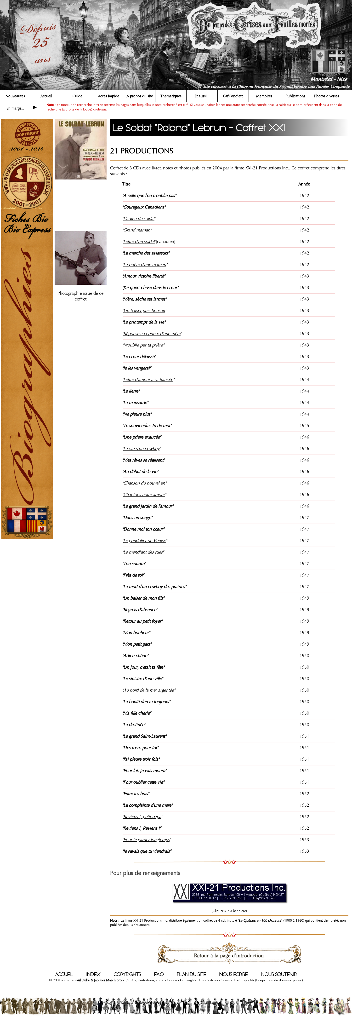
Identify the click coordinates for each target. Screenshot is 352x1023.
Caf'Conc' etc (233, 96)
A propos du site (140, 96)
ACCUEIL (64, 974)
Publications (295, 96)
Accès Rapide (108, 96)
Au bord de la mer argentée (148, 690)
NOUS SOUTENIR (279, 974)
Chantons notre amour (144, 494)
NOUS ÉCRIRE (233, 974)
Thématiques (171, 96)
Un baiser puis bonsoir (144, 310)
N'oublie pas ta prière (143, 345)
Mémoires (264, 96)
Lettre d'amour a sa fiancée (148, 379)
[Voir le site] (229, 892)
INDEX (93, 974)
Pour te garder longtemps (146, 840)
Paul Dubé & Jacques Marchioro (98, 980)
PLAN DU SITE (191, 974)
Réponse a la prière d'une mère (152, 333)
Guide (77, 96)
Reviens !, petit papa (142, 817)
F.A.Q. (159, 974)
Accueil (46, 96)
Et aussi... (202, 96)
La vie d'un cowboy (141, 448)
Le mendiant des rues (143, 552)
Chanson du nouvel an (144, 483)
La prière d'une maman (144, 264)
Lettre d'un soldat (139, 241)
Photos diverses (326, 96)
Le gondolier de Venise (144, 540)
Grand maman (136, 230)
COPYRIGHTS (127, 974)
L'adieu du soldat (138, 218)
